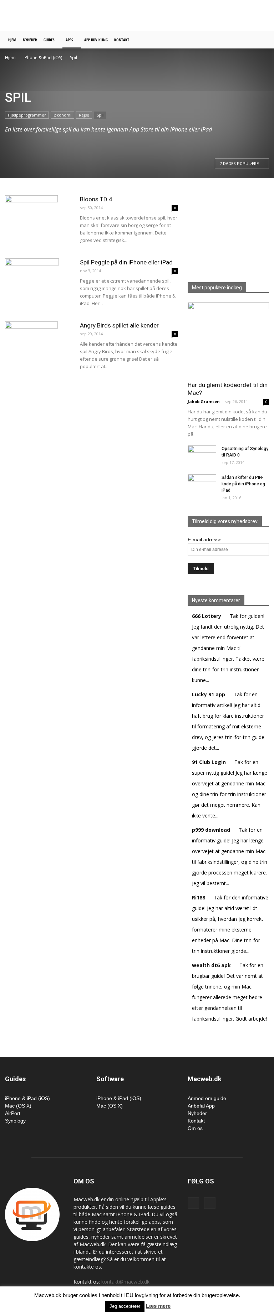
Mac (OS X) (18, 1106)
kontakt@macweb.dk (125, 1281)
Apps (69, 39)
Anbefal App (201, 1106)
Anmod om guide (207, 1098)
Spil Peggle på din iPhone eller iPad (126, 262)
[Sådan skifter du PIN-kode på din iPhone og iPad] (202, 484)
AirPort (12, 1113)
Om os (195, 1128)
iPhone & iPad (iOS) (43, 58)
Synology (15, 1121)
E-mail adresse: (205, 539)
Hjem (12, 39)
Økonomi (62, 115)
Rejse (84, 115)
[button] (260, 40)
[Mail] (209, 1203)
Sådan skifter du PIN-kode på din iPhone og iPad (243, 484)
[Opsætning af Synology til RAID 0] (202, 454)
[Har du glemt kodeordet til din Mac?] (228, 339)
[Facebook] (193, 1203)
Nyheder (30, 39)
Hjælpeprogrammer (27, 115)
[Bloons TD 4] (39, 222)
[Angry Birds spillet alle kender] (39, 348)
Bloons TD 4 (96, 199)
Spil (100, 115)
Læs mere (158, 1306)
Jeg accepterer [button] (125, 1306)
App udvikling (96, 39)
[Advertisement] (185, 15)
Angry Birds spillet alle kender (119, 325)
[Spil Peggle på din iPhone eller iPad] (39, 285)
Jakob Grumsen (204, 401)
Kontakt (121, 39)
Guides (49, 39)
